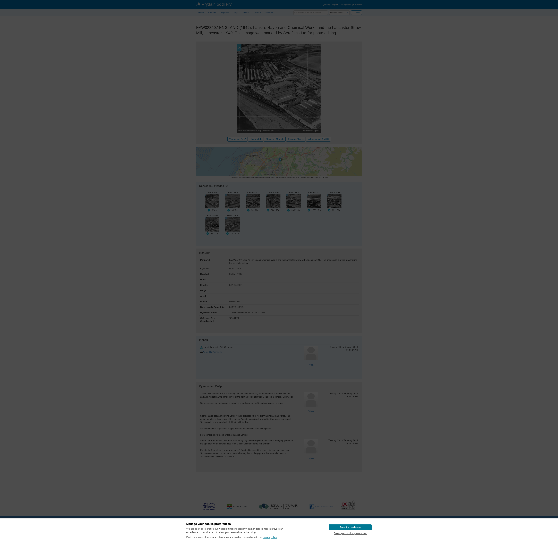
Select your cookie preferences (350, 533)
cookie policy (270, 537)
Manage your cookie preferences (208, 523)
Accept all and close (350, 527)
